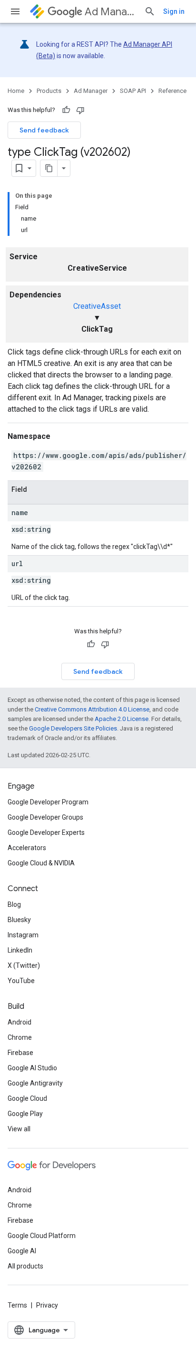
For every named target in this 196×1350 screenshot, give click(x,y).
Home (16, 90)
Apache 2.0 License (121, 718)
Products (49, 90)
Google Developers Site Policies (73, 728)
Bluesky (19, 920)
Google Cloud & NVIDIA (41, 863)
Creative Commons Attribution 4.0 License (92, 709)
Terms (17, 1305)
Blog (14, 904)
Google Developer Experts (46, 832)
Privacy (47, 1305)
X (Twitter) (24, 965)
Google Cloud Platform (42, 1235)
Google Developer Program (48, 802)
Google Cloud (27, 1098)
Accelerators (27, 848)
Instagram (23, 935)
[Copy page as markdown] (49, 168)
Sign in (174, 11)
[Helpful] (66, 110)
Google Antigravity (35, 1083)
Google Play (25, 1113)
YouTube (21, 981)
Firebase (20, 1052)
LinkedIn (20, 950)
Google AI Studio (32, 1068)
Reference (172, 90)
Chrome (20, 1037)
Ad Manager (111, 11)
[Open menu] (15, 11)
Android (19, 1022)
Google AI (22, 1251)
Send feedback (44, 130)
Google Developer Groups (45, 817)
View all (19, 1129)
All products (25, 1266)
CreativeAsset (97, 306)
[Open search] (150, 11)
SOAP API (133, 90)
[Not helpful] (80, 110)
